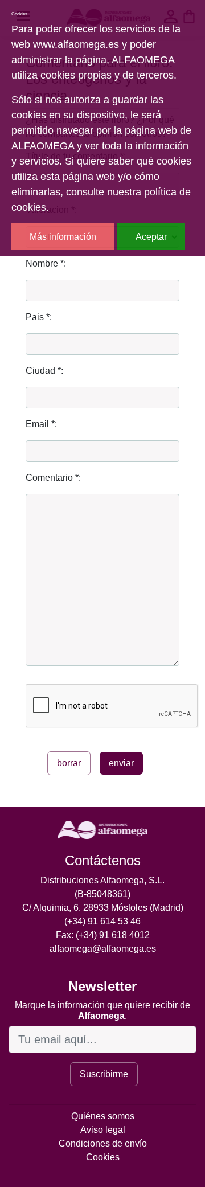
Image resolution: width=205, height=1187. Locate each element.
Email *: (41, 424)
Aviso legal (102, 1130)
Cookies (103, 1157)
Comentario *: (53, 477)
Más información (63, 237)
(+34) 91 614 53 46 (102, 921)
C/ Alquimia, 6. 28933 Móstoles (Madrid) (102, 907)
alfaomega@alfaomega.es (103, 948)
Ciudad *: (44, 370)
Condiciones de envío (103, 1143)
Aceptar (151, 237)
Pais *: (39, 317)
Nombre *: (46, 263)
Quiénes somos (102, 1116)
